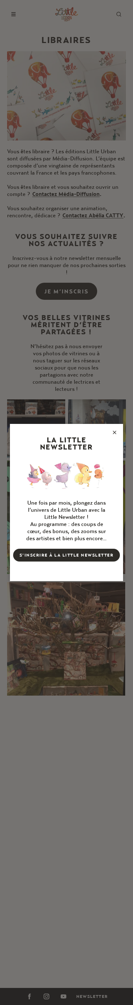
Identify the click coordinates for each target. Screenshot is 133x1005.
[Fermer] (114, 432)
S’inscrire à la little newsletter (67, 555)
